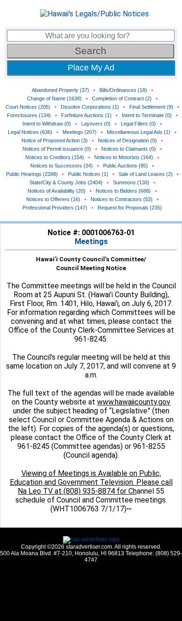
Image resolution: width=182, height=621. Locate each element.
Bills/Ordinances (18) (123, 90)
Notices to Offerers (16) (53, 199)
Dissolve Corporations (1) (90, 107)
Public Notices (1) (88, 174)
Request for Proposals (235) (130, 207)
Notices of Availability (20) (56, 191)
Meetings (91, 241)
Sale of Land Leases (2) (146, 174)
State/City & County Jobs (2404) (66, 182)
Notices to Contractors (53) (122, 199)
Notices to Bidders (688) (123, 191)
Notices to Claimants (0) (128, 149)
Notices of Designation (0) (127, 140)
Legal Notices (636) (30, 132)
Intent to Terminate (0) (147, 115)
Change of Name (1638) (54, 98)
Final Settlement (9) (151, 107)
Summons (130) (131, 182)
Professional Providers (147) (54, 207)
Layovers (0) (96, 123)
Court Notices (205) (28, 107)
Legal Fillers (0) (138, 123)
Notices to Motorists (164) (123, 157)
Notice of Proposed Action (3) (54, 140)
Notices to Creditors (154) (54, 157)
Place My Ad (91, 67)
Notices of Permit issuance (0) (56, 149)
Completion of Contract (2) (122, 98)
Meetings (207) (80, 132)
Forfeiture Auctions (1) (86, 115)
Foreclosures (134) (29, 115)
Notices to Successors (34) (61, 165)
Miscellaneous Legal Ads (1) (138, 132)
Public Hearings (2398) (32, 174)
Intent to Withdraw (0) (46, 123)
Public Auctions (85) (125, 165)
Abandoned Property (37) (60, 90)
